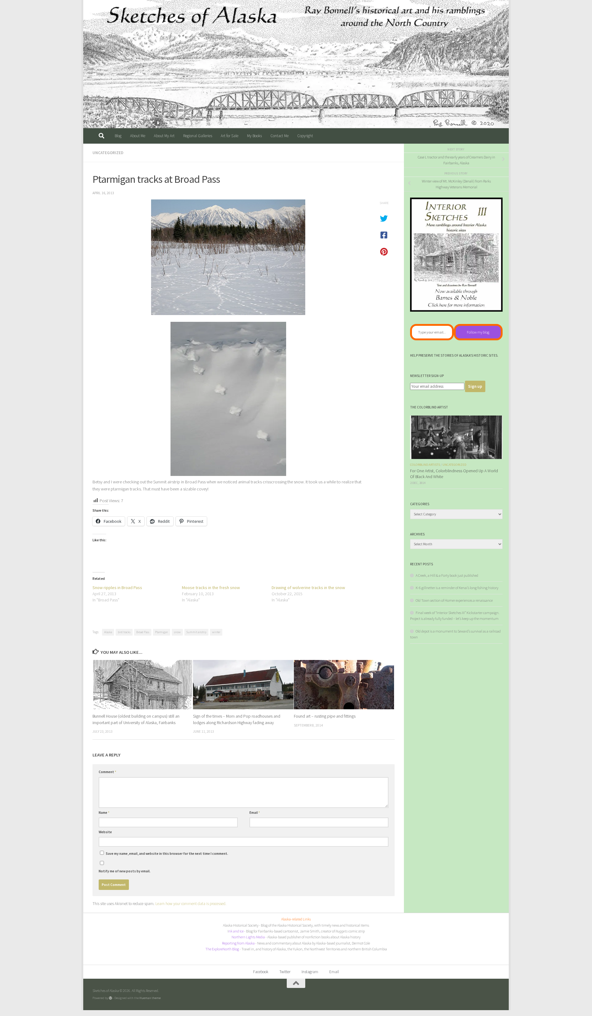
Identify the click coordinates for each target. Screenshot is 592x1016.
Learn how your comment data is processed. (190, 903)
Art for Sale (229, 135)
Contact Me (279, 135)
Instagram (310, 971)
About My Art (164, 135)
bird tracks (124, 632)
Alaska (108, 632)
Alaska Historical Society (240, 925)
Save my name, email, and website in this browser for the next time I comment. (167, 853)
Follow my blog (478, 332)
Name (104, 812)
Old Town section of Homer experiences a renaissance (454, 600)
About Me (137, 135)
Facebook (260, 971)
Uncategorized (107, 152)
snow (177, 632)
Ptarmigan (161, 632)
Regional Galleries (197, 135)
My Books (254, 135)
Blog (118, 135)
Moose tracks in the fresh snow (211, 587)
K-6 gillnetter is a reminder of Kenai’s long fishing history (457, 587)
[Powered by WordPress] (110, 998)
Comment (107, 772)
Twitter (284, 971)
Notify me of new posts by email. (124, 871)
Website (105, 832)
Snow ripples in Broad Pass (117, 587)
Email (254, 812)
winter (216, 632)
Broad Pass (142, 632)
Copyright (305, 135)
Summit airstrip (196, 632)
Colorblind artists (425, 465)
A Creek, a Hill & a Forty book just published (447, 575)
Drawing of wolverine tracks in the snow (308, 587)
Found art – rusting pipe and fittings (325, 716)
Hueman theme (150, 998)
